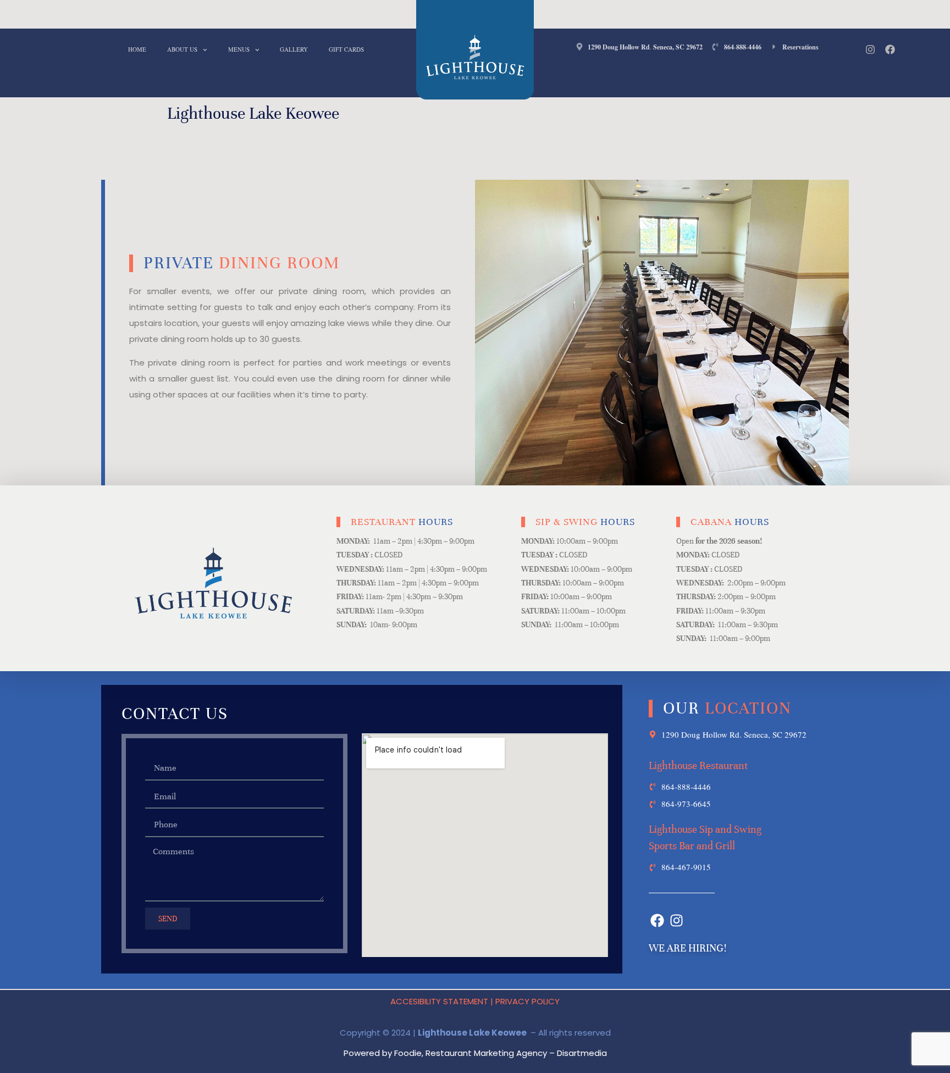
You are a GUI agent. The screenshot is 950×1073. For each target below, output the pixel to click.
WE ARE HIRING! (687, 948)
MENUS (239, 49)
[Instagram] (870, 49)
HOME (137, 49)
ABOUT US (182, 49)
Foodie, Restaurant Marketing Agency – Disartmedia (500, 1053)
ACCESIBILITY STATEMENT (439, 1001)
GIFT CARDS (346, 49)
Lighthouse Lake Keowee (253, 113)
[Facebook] (890, 49)
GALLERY (294, 49)
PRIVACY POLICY (527, 1001)
